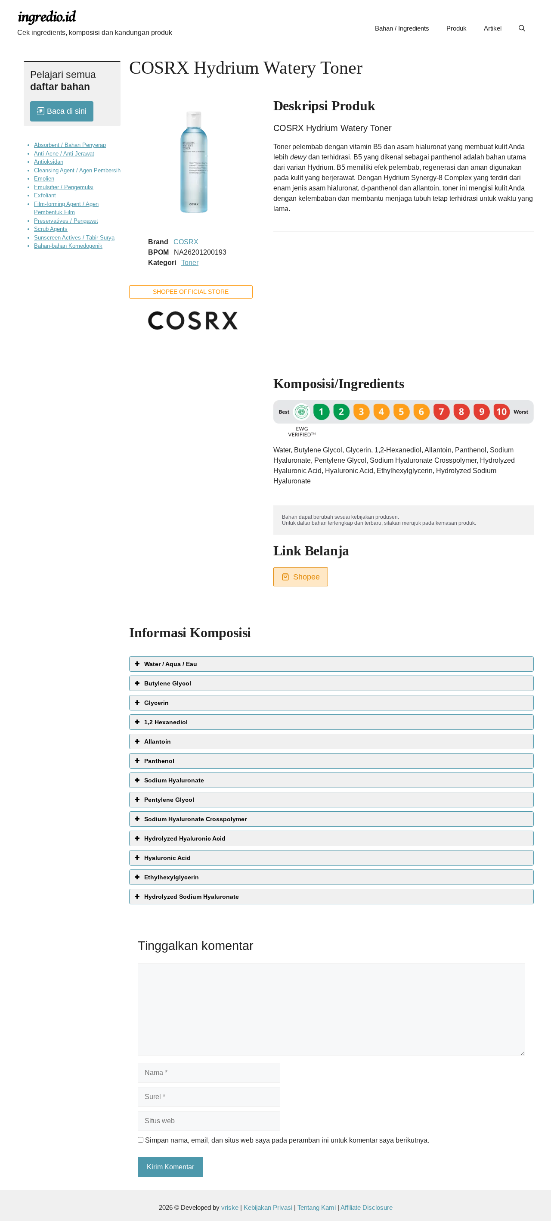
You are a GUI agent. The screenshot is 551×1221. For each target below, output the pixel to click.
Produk (456, 28)
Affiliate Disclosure (367, 1207)
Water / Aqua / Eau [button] (170, 663)
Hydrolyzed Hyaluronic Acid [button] (185, 838)
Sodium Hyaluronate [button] (174, 780)
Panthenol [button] (159, 760)
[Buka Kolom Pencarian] (522, 28)
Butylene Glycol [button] (167, 683)
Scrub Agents (51, 229)
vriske (229, 1207)
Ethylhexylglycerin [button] (171, 877)
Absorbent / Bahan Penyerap (70, 145)
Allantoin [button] (157, 741)
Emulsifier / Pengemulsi (63, 187)
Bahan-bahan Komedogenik (68, 246)
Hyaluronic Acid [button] (167, 857)
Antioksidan (48, 162)
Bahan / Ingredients (402, 28)
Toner (189, 262)
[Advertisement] (403, 300)
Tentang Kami (317, 1207)
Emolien (44, 178)
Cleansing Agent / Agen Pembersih (77, 170)
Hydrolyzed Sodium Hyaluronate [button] (191, 896)
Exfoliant (45, 195)
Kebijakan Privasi (268, 1207)
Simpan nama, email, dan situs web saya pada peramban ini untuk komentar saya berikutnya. (287, 1140)
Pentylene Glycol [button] (169, 799)
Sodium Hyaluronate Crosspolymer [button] (195, 819)
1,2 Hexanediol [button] (166, 722)
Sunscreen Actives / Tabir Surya (74, 237)
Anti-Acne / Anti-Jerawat (64, 153)
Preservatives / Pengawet (66, 220)
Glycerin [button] (156, 702)
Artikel (492, 28)
